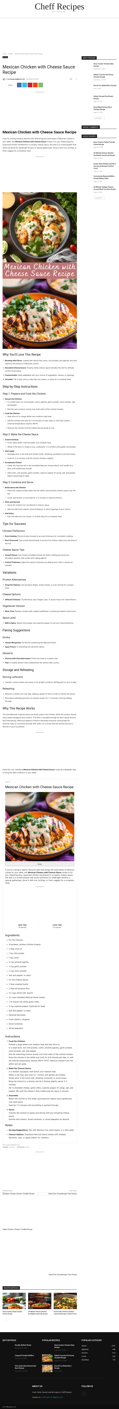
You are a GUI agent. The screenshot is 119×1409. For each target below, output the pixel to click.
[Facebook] (19, 85)
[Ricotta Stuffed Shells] (8, 1347)
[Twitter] (24, 85)
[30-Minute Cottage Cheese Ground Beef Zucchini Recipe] (87, 189)
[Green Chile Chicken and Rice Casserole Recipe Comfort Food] (65, 1301)
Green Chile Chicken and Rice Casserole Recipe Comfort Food (105, 166)
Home (5, 54)
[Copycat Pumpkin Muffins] (8, 1358)
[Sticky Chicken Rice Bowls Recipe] (87, 99)
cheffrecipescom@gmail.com (52, 1397)
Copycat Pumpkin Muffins (24, 1355)
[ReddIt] (35, 85)
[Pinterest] (30, 85)
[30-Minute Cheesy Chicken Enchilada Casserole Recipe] (39, 1301)
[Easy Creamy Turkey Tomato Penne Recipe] (14, 1301)
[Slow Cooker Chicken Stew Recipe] (87, 66)
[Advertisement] (59, 36)
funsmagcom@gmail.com (16, 79)
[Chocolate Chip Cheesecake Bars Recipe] (8, 1368)
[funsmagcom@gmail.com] (4, 79)
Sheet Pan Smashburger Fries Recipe (63, 1275)
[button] (113, 18)
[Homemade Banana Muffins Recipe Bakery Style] (87, 178)
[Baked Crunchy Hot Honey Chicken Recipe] (87, 77)
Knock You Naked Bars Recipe (105, 85)
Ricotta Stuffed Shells (23, 1345)
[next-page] (7, 1319)
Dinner (10, 54)
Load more (98, 118)
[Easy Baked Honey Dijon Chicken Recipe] (87, 109)
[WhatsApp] (40, 85)
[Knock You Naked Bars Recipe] (87, 88)
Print (40, 864)
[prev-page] (4, 1319)
